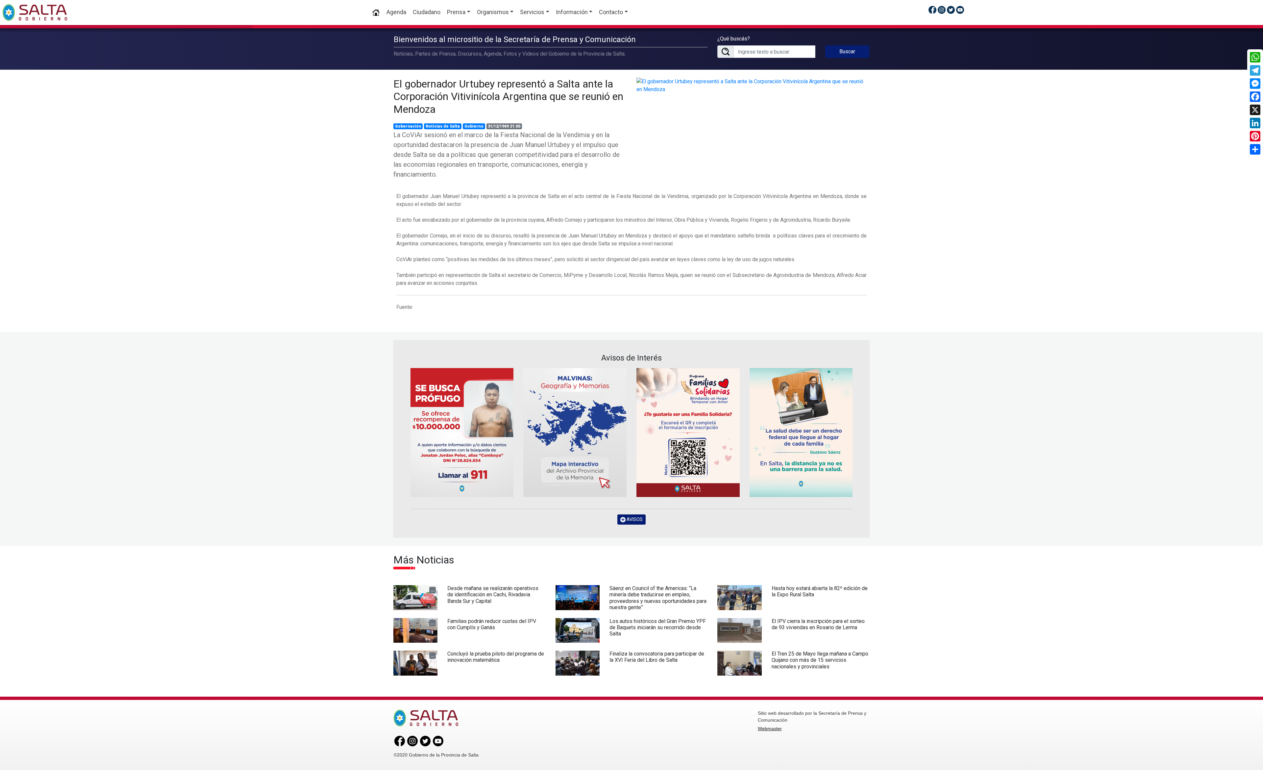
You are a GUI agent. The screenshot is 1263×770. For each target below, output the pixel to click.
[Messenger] (1255, 83)
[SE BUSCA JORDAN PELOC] (462, 432)
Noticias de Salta (443, 126)
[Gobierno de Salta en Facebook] (932, 10)
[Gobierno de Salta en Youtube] (960, 10)
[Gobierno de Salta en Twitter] (951, 10)
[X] (1255, 109)
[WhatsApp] (1255, 57)
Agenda (396, 12)
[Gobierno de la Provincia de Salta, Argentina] (35, 12)
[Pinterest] (1255, 136)
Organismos (493, 12)
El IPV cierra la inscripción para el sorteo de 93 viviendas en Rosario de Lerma (818, 624)
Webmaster (770, 728)
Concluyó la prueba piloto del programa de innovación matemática (495, 657)
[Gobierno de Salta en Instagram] (942, 10)
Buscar (847, 51)
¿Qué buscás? (733, 39)
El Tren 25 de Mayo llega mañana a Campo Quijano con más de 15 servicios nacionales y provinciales (820, 660)
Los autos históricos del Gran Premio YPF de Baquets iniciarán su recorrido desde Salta (657, 627)
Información (572, 12)
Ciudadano (426, 12)
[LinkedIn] (1255, 123)
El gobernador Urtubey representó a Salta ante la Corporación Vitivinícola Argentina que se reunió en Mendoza (508, 96)
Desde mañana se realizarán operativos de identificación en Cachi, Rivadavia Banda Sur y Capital (492, 594)
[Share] (1255, 149)
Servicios (532, 12)
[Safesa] (801, 432)
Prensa (456, 12)
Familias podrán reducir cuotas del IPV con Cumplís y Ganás (491, 624)
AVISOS (634, 519)
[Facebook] (1255, 96)
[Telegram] (1255, 70)
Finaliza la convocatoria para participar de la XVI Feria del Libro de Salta (656, 657)
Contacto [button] (611, 12)
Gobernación (408, 126)
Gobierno (473, 126)
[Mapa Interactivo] (575, 432)
